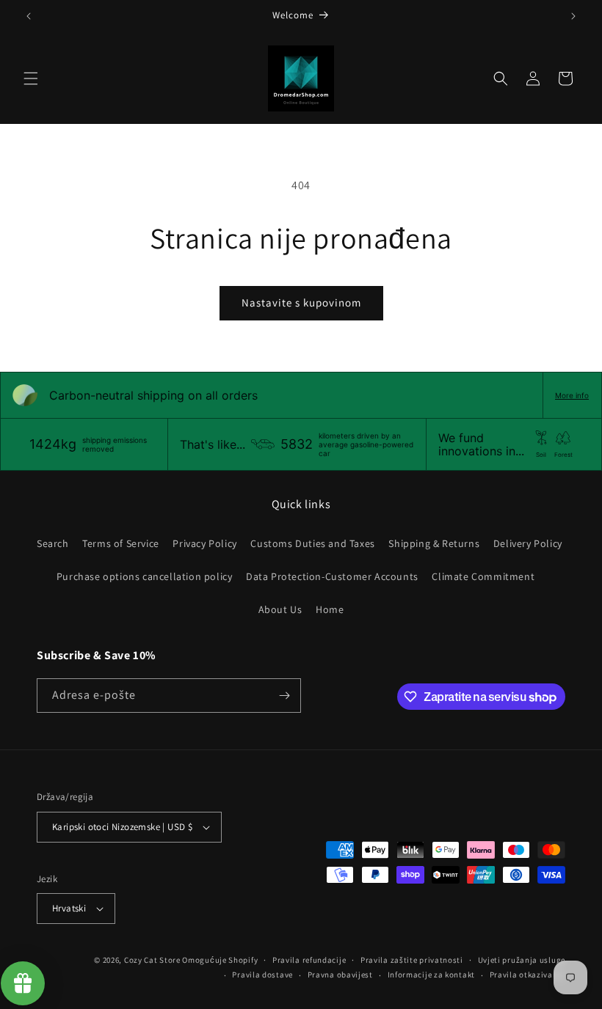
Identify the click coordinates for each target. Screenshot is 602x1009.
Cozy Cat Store (152, 960)
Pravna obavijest (340, 974)
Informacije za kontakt (431, 974)
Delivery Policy (527, 543)
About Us (280, 609)
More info (572, 395)
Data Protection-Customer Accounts (332, 576)
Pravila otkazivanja (527, 974)
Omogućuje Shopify (220, 960)
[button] (31, 78)
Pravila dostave (262, 974)
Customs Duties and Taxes (312, 543)
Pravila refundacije (309, 960)
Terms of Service (120, 543)
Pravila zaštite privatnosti (411, 960)
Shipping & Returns (433, 543)
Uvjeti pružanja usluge (521, 960)
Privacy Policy (204, 543)
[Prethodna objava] (28, 16)
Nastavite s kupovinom (301, 302)
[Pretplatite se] (284, 695)
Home (330, 609)
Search (53, 543)
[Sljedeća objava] (573, 16)
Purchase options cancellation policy (145, 576)
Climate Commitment (483, 576)
